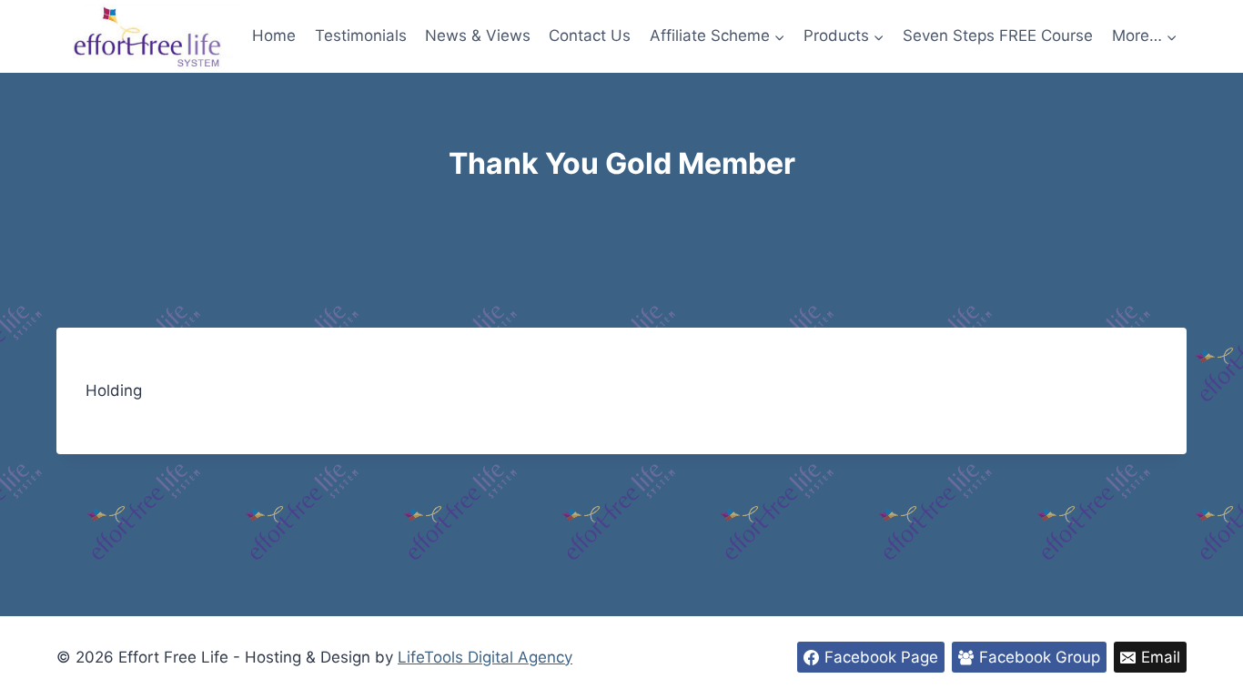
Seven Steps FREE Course (998, 35)
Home (274, 35)
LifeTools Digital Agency (485, 657)
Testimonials (361, 35)
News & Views (478, 35)
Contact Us (590, 35)
